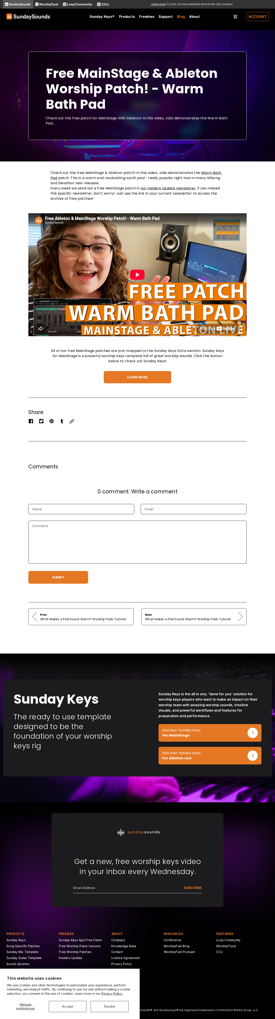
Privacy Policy (121, 964)
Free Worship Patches (75, 952)
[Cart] (235, 16)
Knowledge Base (123, 946)
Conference (173, 940)
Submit (58, 577)
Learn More (137, 377)
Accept (67, 1006)
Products (127, 16)
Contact (117, 952)
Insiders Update (70, 958)
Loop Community (228, 940)
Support (166, 16)
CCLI (219, 952)
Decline (109, 1006)
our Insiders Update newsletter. (168, 188)
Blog (181, 16)
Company (118, 940)
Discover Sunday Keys (178, 726)
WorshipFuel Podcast (179, 952)
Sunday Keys (16, 940)
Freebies (146, 16)
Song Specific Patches (23, 946)
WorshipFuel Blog (176, 946)
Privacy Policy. (112, 993)
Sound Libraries (17, 964)
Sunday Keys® (102, 16)
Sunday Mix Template (22, 952)
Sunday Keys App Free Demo (80, 940)
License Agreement (125, 958)
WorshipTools (226, 946)
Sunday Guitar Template (24, 958)
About (194, 16)
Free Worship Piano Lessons (80, 946)
